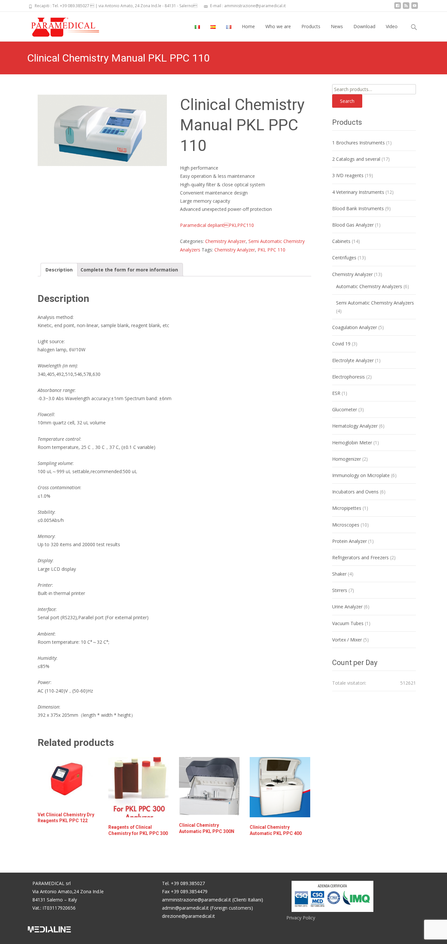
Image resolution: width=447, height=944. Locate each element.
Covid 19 (341, 344)
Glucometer (344, 409)
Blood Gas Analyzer (353, 225)
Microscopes (345, 525)
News (337, 26)
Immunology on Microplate (361, 475)
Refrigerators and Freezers (360, 557)
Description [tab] (59, 270)
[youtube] (414, 8)
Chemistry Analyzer (225, 241)
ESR (336, 393)
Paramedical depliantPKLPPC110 (217, 225)
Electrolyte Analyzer (353, 360)
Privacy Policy (300, 918)
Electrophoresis (348, 377)
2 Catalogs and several (356, 159)
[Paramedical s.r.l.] (59, 25)
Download (364, 26)
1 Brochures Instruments (358, 142)
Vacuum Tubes (348, 623)
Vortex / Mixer (347, 640)
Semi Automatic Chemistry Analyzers (375, 303)
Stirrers (339, 590)
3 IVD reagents (348, 175)
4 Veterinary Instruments (358, 192)
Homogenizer (346, 459)
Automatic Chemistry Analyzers (369, 286)
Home (248, 26)
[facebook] (397, 8)
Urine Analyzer (347, 606)
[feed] (406, 8)
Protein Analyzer (349, 541)
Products (310, 26)
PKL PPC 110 (271, 250)
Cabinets (341, 241)
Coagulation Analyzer (354, 327)
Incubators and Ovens (355, 492)
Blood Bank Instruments (358, 208)
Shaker (339, 574)
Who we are (278, 26)
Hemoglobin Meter (352, 442)
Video (392, 26)
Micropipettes (346, 508)
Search (347, 101)
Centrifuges (344, 257)
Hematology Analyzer (355, 426)
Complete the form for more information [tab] (129, 270)
